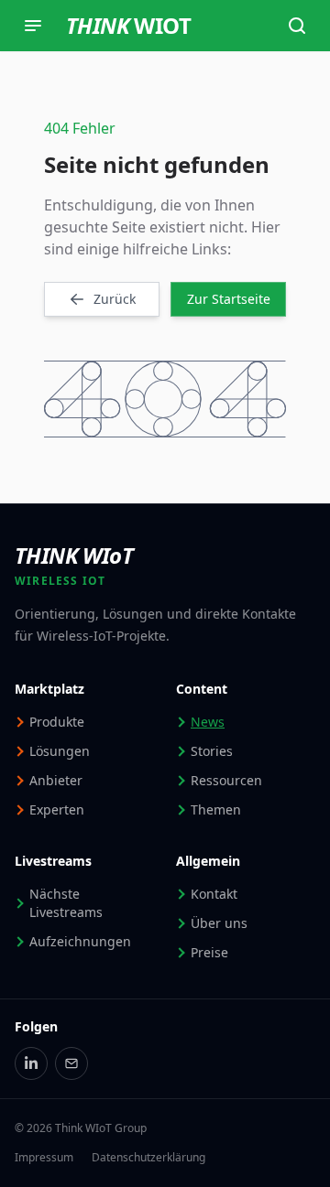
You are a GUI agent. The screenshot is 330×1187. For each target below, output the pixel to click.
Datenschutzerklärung (148, 1157)
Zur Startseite (228, 299)
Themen (216, 809)
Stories (212, 751)
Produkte (56, 721)
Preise (209, 952)
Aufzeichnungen (80, 941)
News (208, 721)
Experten (56, 809)
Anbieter (55, 780)
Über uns (219, 923)
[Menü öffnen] (33, 25)
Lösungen (59, 751)
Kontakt (214, 893)
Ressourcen (226, 780)
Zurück (115, 299)
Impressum (44, 1157)
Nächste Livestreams (66, 903)
